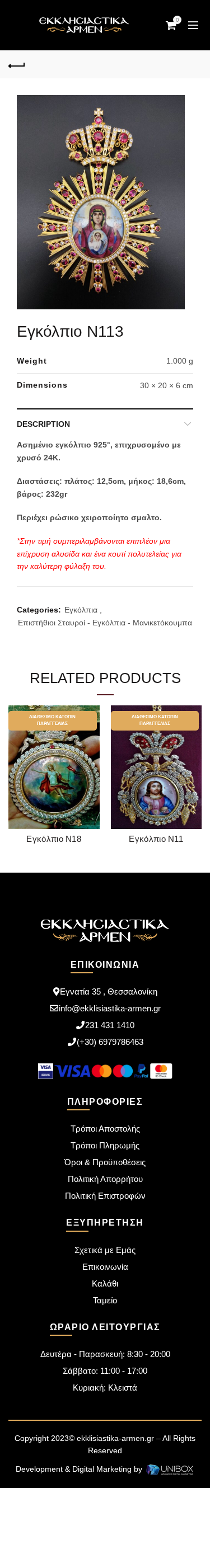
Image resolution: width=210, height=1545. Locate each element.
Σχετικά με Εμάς (105, 1250)
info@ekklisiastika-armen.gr (110, 1008)
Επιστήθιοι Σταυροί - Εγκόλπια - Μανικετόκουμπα (105, 622)
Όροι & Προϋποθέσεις (105, 1162)
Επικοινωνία (105, 1266)
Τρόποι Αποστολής (105, 1128)
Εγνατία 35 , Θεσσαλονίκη (108, 991)
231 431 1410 (109, 1025)
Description (43, 424)
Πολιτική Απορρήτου (105, 1179)
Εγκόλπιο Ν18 (53, 839)
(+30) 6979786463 (110, 1042)
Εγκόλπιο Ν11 (156, 839)
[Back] (17, 64)
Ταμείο (105, 1300)
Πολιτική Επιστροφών (105, 1195)
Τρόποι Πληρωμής (105, 1145)
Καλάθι (105, 1283)
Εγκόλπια (80, 609)
